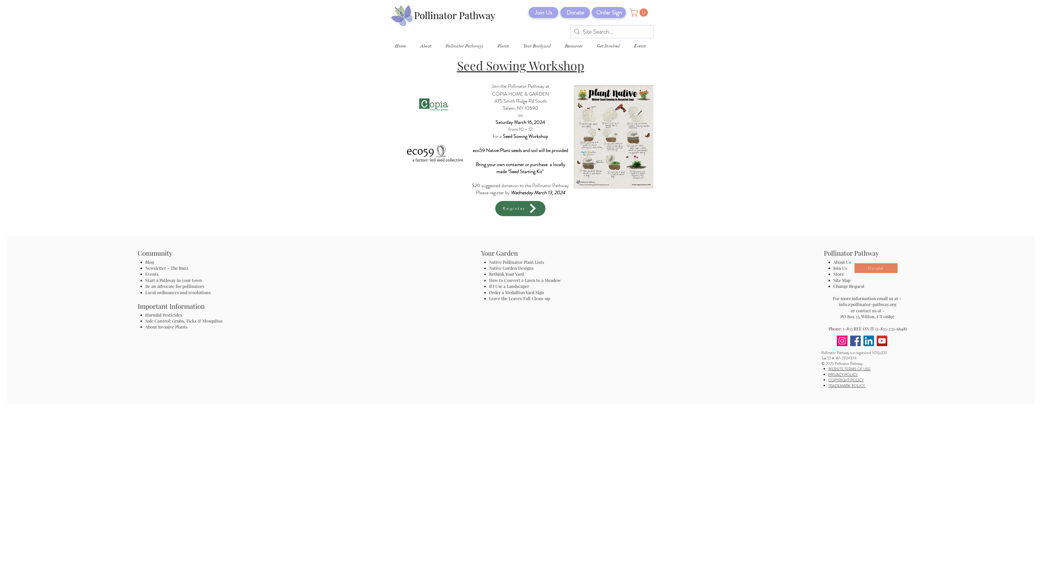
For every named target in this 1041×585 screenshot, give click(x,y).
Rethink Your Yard (506, 274)
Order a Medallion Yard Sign (516, 292)
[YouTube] (882, 341)
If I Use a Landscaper (509, 286)
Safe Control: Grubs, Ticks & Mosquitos (184, 321)
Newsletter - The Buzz (166, 268)
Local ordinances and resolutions (178, 292)
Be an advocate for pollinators (174, 286)
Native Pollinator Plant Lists (516, 262)
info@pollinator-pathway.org (867, 304)
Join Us (840, 268)
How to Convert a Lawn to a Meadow (525, 280)
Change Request (849, 286)
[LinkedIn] (868, 341)
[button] (639, 12)
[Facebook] (855, 341)
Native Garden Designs (511, 268)
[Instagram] (842, 341)
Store (838, 274)
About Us (842, 262)
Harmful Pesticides (163, 315)
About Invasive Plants (166, 327)
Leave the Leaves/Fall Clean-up (519, 298)
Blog (150, 262)
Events (152, 274)
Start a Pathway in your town (173, 280)
